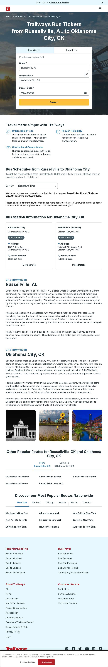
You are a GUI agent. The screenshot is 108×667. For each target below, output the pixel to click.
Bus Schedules (65, 553)
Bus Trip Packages (67, 563)
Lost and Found (66, 598)
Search (54, 102)
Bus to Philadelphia (15, 572)
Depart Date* (26, 88)
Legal (8, 636)
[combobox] (54, 68)
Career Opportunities (16, 608)
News (8, 594)
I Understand (46, 662)
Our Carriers (12, 598)
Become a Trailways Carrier (20, 622)
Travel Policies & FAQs (17, 627)
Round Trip (71, 50)
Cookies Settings (27, 662)
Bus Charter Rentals (68, 567)
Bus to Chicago (13, 567)
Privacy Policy (13, 631)
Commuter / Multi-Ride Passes (73, 572)
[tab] (42, 464)
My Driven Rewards (15, 603)
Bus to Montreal (14, 558)
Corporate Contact (67, 603)
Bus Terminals (65, 558)
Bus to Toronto (13, 563)
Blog (8, 589)
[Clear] (86, 68)
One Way (33, 50)
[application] (29, 246)
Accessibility (12, 612)
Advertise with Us (14, 617)
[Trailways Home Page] (8, 9)
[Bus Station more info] (22, 237)
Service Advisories (67, 594)
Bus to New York (14, 553)
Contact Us (63, 589)
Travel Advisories (60, 2)
